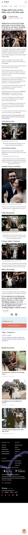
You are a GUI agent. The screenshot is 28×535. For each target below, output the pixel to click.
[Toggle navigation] (2, 2)
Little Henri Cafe (8, 121)
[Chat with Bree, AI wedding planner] (24, 531)
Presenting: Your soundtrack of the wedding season (13, 373)
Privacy (11, 492)
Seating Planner (5, 449)
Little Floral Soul (5, 232)
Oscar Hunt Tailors (9, 148)
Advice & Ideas (18, 460)
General (15, 6)
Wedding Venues (18, 444)
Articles (10, 6)
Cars (16, 453)
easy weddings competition (11, 337)
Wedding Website (5, 453)
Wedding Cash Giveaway (14, 304)
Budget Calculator (5, 451)
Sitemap (7, 492)
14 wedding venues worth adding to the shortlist (12, 401)
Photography (17, 449)
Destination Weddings (6, 460)
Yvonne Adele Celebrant (7, 260)
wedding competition (12, 339)
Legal (16, 492)
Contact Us (17, 465)
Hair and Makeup (18, 455)
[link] (2, 495)
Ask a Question (18, 462)
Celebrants (17, 451)
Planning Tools (6, 442)
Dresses (16, 447)
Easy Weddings (4, 6)
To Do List (4, 444)
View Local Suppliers (14, 325)
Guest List (4, 447)
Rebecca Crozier (14, 16)
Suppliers (17, 442)
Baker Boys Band (6, 289)
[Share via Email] (16, 314)
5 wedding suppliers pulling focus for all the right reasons (13, 430)
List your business (6, 482)
